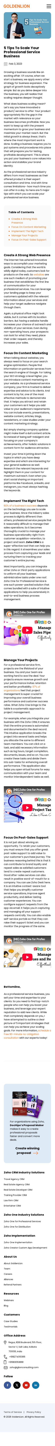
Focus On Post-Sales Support (28, 239)
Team (7, 1268)
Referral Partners (12, 1284)
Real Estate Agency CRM (17, 1184)
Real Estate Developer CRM (18, 1189)
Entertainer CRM (12, 1205)
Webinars (9, 1300)
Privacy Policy (34, 1412)
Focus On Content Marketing (28, 227)
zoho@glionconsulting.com (24, 1367)
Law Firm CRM (11, 1200)
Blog (6, 1305)
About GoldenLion (13, 1263)
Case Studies (11, 1321)
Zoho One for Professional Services (22, 1221)
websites (39, 274)
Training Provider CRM (15, 1195)
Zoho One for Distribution (17, 1226)
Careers (8, 1274)
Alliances (8, 1279)
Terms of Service (13, 1412)
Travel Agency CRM (14, 1179)
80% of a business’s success (20, 505)
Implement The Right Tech (27, 231)
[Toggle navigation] (49, 6)
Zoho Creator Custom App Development (25, 1247)
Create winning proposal (27, 1150)
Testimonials (10, 1326)
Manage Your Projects (24, 235)
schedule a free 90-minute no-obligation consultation (27, 1034)
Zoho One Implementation (18, 1242)
